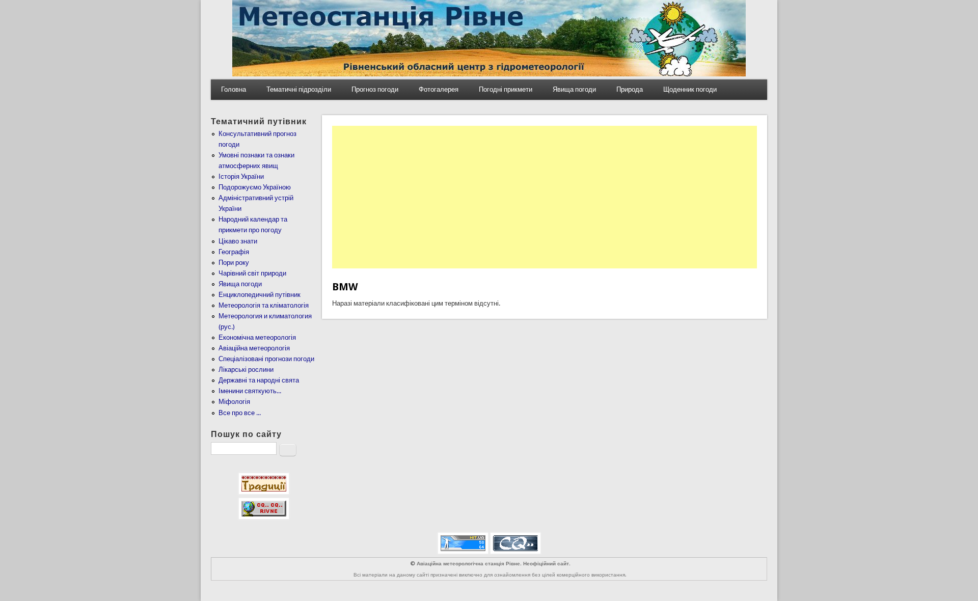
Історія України (241, 176)
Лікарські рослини (246, 369)
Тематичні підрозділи (298, 89)
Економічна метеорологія (257, 337)
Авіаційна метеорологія (254, 348)
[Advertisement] (544, 197)
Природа (629, 89)
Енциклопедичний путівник (260, 294)
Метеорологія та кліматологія (264, 305)
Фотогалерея (438, 89)
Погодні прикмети (505, 89)
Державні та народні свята (259, 380)
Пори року (234, 262)
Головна (233, 89)
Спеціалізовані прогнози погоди (266, 359)
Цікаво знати (238, 241)
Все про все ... (240, 413)
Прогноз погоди (374, 89)
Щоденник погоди (690, 89)
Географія (234, 252)
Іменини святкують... (250, 391)
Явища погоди (574, 89)
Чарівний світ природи (252, 273)
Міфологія (234, 401)
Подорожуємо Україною (255, 187)
